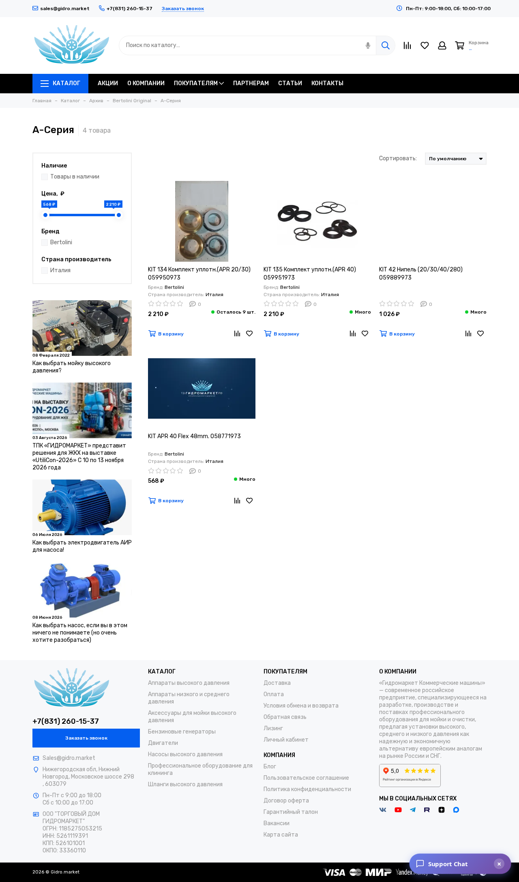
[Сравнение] (237, 334)
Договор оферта (286, 800)
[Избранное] (249, 334)
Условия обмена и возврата (301, 705)
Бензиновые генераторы (182, 731)
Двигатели (163, 743)
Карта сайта (281, 834)
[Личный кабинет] (442, 45)
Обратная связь (285, 717)
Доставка (277, 683)
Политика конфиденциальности (307, 789)
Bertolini (61, 242)
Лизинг (273, 728)
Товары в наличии (74, 176)
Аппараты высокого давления (188, 683)
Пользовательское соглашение (306, 777)
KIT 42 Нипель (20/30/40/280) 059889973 (421, 273)
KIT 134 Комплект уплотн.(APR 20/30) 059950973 (199, 273)
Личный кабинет (286, 739)
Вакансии (277, 823)
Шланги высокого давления (185, 784)
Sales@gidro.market (69, 758)
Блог (270, 766)
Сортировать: (398, 158)
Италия (60, 270)
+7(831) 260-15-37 (65, 721)
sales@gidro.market (65, 8)
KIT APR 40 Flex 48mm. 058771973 (194, 436)
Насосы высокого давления (185, 754)
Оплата (274, 694)
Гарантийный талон (291, 812)
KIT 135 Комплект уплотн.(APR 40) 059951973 (310, 273)
